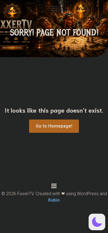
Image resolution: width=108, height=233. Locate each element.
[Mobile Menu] (54, 8)
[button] (97, 222)
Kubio (54, 200)
